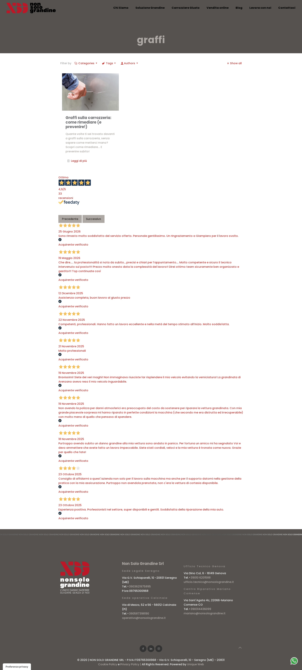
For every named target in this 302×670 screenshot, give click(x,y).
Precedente (70, 219)
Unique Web (195, 664)
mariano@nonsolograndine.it (204, 613)
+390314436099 (200, 609)
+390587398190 (138, 614)
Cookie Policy (107, 664)
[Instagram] (158, 648)
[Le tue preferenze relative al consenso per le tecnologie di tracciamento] (17, 666)
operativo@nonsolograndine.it (144, 618)
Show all (236, 63)
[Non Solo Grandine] (31, 8)
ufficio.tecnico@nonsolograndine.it (209, 582)
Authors (129, 63)
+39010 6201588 (200, 578)
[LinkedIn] (151, 648)
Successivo (93, 219)
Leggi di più (79, 161)
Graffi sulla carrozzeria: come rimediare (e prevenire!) (88, 122)
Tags (109, 63)
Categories (86, 63)
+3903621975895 (139, 586)
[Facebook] (143, 648)
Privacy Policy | (131, 664)
